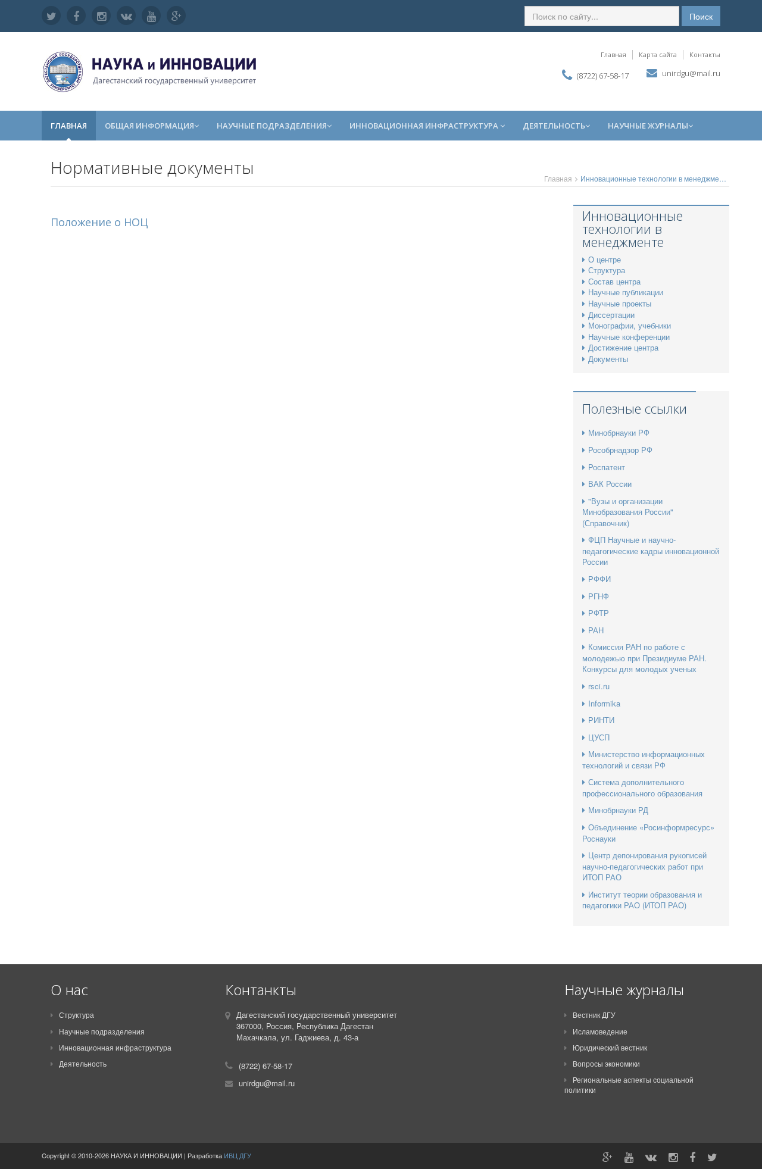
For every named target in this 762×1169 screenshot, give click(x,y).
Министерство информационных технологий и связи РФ (643, 759)
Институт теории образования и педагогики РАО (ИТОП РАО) (642, 900)
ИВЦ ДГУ (237, 1155)
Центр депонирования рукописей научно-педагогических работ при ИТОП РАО (644, 866)
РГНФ (598, 596)
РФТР (598, 612)
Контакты (704, 54)
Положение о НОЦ (99, 222)
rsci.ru (599, 686)
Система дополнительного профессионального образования (642, 787)
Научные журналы (648, 125)
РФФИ (599, 578)
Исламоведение (600, 1031)
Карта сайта (658, 54)
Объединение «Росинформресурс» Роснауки (648, 832)
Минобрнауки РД (618, 809)
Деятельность (554, 125)
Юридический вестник (610, 1047)
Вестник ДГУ (594, 1014)
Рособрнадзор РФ (620, 449)
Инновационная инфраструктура (424, 125)
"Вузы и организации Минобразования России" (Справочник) (627, 512)
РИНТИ (601, 720)
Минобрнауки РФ (618, 432)
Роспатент (606, 467)
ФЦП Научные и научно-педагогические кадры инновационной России (650, 550)
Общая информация (149, 125)
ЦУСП (599, 737)
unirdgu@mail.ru (691, 73)
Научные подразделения (272, 125)
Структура (76, 1014)
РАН (596, 630)
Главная (613, 54)
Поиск (701, 16)
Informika (604, 703)
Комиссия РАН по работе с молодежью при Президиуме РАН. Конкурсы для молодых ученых (644, 657)
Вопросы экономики (606, 1063)
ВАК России (610, 483)
